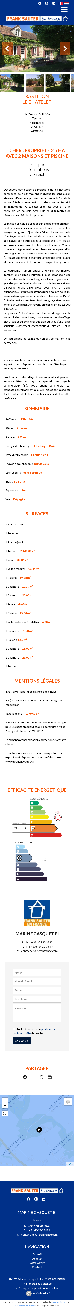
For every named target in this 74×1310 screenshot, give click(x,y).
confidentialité (58, 1302)
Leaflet (69, 1164)
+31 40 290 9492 (41, 942)
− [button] (5, 1105)
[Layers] (68, 1101)
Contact (37, 174)
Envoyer (21, 1040)
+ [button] (5, 1100)
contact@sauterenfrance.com (39, 950)
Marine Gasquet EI (37, 933)
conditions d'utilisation (26, 1305)
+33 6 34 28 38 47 (42, 946)
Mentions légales (55, 1278)
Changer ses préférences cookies (39, 1288)
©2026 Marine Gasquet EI (24, 1279)
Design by (41, 1293)
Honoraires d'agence (39, 1283)
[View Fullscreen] (5, 1113)
